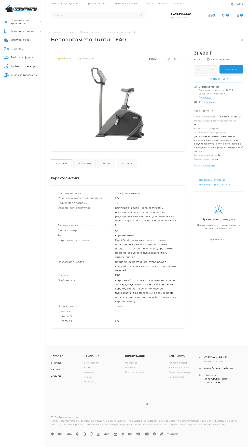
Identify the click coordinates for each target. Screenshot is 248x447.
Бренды (56, 362)
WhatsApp (146, 403)
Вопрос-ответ (176, 377)
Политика (130, 367)
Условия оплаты (178, 362)
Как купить (84, 163)
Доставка (127, 163)
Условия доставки (179, 367)
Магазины (131, 362)
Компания (91, 356)
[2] (61, 59)
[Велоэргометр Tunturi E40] (118, 104)
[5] (70, 59)
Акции (55, 369)
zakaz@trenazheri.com (218, 368)
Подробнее (205, 97)
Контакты (89, 381)
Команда (89, 372)
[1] (58, 59)
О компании (91, 362)
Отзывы (88, 377)
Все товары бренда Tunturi (214, 184)
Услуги (56, 376)
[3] (64, 59)
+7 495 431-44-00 (180, 14)
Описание (61, 163)
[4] (67, 59)
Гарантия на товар (179, 372)
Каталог (57, 356)
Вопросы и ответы (135, 372)
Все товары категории (212, 179)
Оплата (106, 163)
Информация (135, 356)
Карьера (88, 367)
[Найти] (141, 15)
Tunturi (153, 58)
